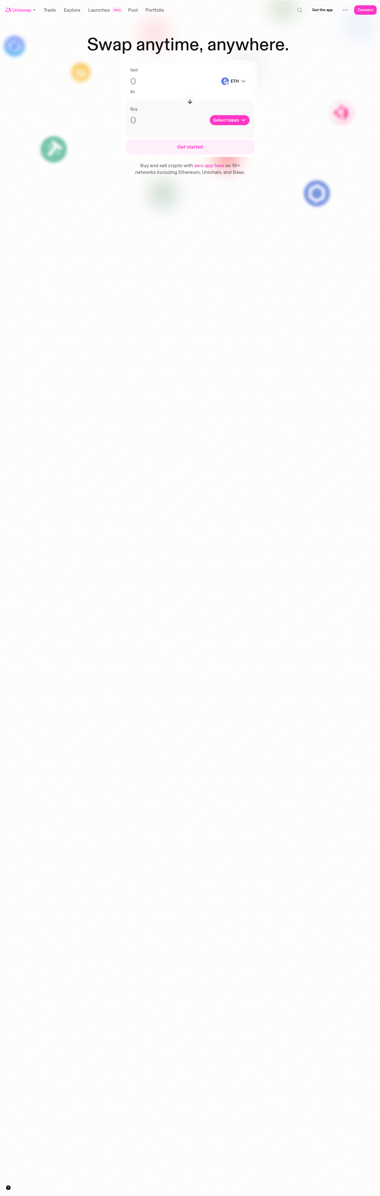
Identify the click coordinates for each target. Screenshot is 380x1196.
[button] (20, 10)
